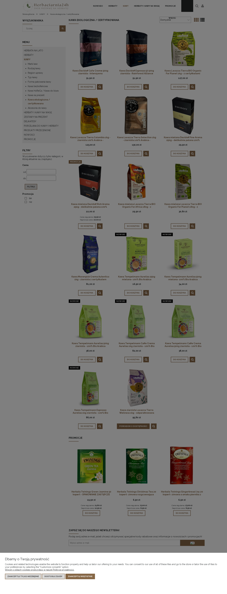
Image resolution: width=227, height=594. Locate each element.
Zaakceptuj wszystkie (80, 576)
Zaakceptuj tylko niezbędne (23, 576)
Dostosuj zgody (53, 576)
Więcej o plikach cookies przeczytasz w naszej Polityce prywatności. (39, 570)
